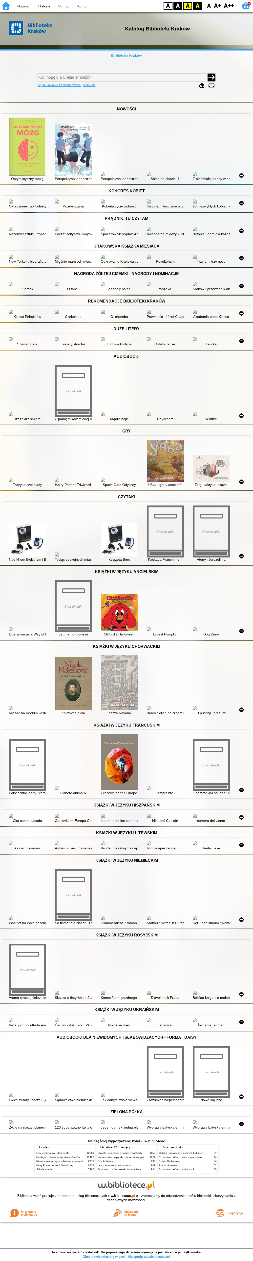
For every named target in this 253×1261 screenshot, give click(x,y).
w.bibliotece (123, 1196)
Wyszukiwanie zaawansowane (59, 85)
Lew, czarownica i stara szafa (52, 1153)
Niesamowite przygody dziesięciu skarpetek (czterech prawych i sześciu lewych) (81, 1161)
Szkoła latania (44, 1169)
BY (197, 5)
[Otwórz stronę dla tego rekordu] (28, 147)
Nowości (23, 6)
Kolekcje (89, 85)
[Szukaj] (211, 77)
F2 (229, 5)
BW (178, 5)
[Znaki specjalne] (211, 85)
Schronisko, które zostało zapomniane (119, 1169)
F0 (209, 5)
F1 (217, 5)
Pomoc (63, 6)
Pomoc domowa (168, 1165)
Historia (44, 6)
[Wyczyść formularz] (202, 85)
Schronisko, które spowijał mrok (176, 1169)
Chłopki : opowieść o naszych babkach (120, 1153)
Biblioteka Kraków (126, 55)
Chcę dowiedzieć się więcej (104, 1257)
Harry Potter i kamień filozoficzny (54, 1165)
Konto (81, 6)
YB (187, 5)
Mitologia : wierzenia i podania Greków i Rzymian (64, 1157)
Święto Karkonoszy (170, 1161)
